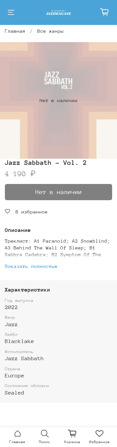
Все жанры (50, 31)
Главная (15, 31)
